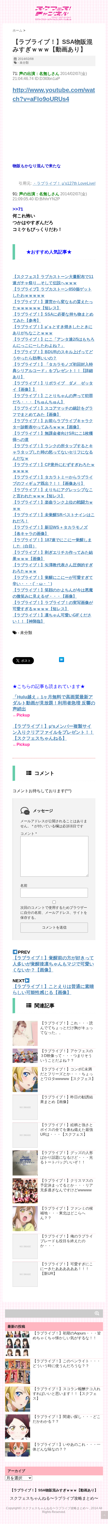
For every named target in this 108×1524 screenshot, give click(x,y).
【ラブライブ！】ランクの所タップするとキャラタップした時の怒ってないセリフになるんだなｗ (53, 452)
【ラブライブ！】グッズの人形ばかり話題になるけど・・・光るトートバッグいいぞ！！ (66, 1157)
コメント (28, 834)
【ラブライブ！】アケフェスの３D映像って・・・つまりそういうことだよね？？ (66, 1055)
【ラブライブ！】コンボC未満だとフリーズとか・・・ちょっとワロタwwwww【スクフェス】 (67, 1074)
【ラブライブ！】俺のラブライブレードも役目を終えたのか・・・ (66, 1241)
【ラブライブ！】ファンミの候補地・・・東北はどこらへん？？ (66, 1213)
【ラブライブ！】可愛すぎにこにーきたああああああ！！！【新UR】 (66, 1269)
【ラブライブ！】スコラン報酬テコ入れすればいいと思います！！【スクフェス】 (66, 1393)
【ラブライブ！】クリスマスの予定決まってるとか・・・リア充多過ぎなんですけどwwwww (66, 1185)
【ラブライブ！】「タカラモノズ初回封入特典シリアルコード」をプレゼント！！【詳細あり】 (53, 370)
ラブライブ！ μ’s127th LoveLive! (66, 183)
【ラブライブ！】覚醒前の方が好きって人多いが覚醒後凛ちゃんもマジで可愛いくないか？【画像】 (53, 963)
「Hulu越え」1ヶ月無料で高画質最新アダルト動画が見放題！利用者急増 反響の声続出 (54, 702)
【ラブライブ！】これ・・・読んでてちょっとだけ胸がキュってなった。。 (66, 1028)
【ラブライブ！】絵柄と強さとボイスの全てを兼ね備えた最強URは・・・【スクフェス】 (66, 1129)
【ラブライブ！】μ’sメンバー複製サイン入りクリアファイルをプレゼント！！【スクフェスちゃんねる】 (53, 732)
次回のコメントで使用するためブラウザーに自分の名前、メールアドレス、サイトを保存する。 (53, 913)
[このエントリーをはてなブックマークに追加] (61, 659)
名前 (23, 885)
